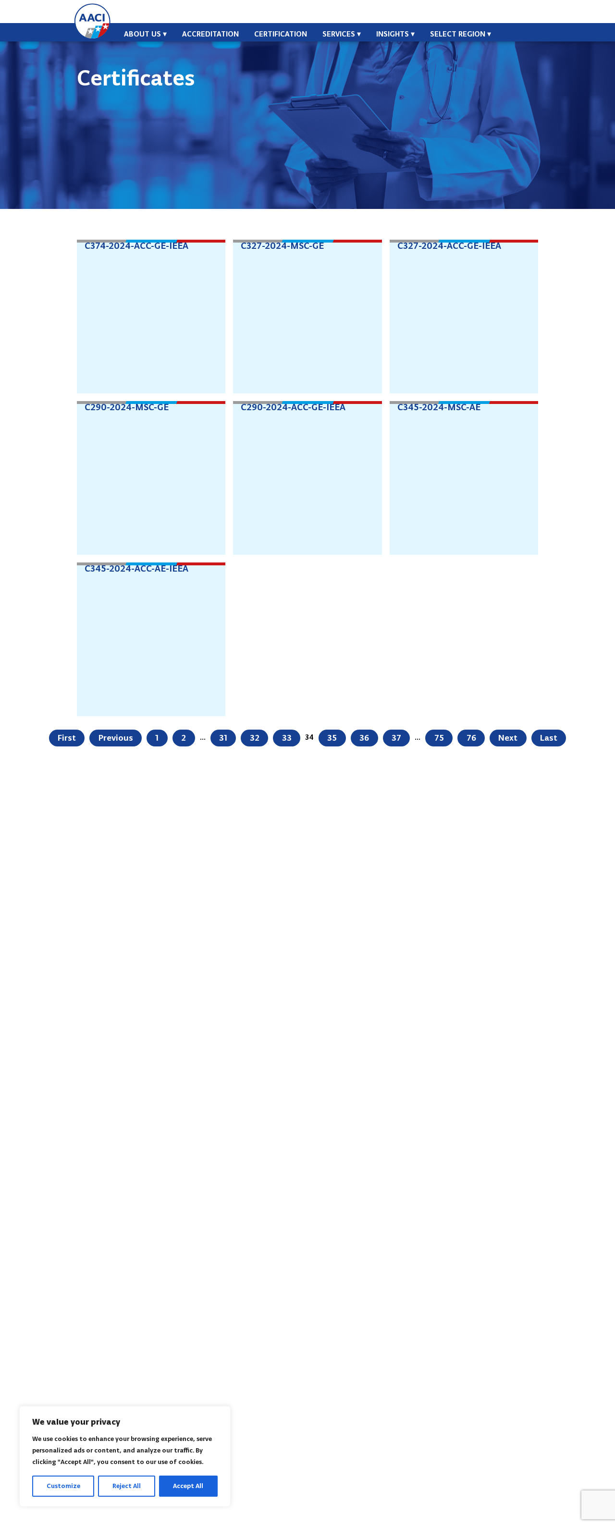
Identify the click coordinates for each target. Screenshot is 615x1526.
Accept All (188, 1486)
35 (332, 737)
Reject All (126, 1486)
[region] (125, 1456)
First (67, 737)
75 (439, 737)
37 (396, 737)
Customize (63, 1486)
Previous (115, 737)
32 (254, 737)
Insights (392, 33)
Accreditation (210, 33)
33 (287, 737)
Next (507, 737)
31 (223, 737)
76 (471, 737)
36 (364, 737)
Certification (280, 33)
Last (548, 737)
